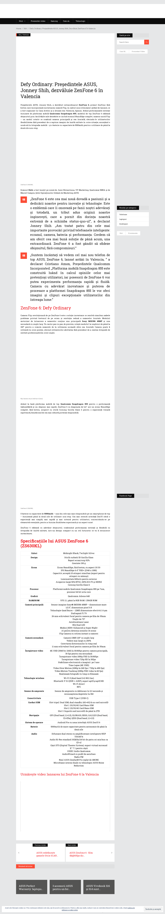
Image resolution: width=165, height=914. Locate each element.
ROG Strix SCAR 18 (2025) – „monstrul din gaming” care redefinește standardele (131, 195)
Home (18, 28)
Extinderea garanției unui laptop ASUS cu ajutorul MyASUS (131, 108)
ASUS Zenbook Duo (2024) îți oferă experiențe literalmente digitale (132, 60)
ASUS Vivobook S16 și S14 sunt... (98, 887)
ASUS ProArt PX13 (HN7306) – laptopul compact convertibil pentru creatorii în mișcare (132, 172)
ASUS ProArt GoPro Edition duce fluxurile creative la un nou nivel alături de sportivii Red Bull (139, 248)
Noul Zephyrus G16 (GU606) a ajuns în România (140, 268)
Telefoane (26, 35)
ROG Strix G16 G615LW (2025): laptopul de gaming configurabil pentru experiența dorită (133, 145)
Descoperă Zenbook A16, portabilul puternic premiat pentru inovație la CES (131, 131)
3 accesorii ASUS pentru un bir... (63, 887)
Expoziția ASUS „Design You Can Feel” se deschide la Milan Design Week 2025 (140, 479)
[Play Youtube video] (65, 806)
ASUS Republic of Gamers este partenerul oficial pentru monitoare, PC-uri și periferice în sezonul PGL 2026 (140, 392)
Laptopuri (123, 219)
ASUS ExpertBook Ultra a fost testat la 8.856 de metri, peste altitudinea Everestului (140, 304)
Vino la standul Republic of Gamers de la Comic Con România (140, 461)
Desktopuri (123, 224)
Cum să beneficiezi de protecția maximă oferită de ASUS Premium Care (133, 83)
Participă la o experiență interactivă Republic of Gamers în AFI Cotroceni (139, 442)
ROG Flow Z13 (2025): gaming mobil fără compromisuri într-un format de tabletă (133, 159)
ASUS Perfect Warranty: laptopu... (31, 887)
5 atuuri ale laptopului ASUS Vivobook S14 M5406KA (132, 183)
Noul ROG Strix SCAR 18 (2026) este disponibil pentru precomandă (140, 284)
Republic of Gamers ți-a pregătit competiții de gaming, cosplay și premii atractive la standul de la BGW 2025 (140, 418)
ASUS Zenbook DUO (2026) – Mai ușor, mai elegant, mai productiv (139, 344)
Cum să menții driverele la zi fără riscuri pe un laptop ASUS (133, 120)
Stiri (25, 28)
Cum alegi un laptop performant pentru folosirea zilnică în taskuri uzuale (132, 96)
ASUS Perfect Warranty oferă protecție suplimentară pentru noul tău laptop (140, 325)
